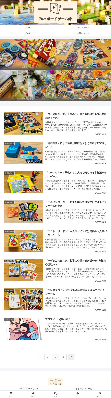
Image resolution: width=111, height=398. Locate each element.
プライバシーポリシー (28, 388)
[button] (102, 373)
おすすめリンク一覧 (83, 388)
